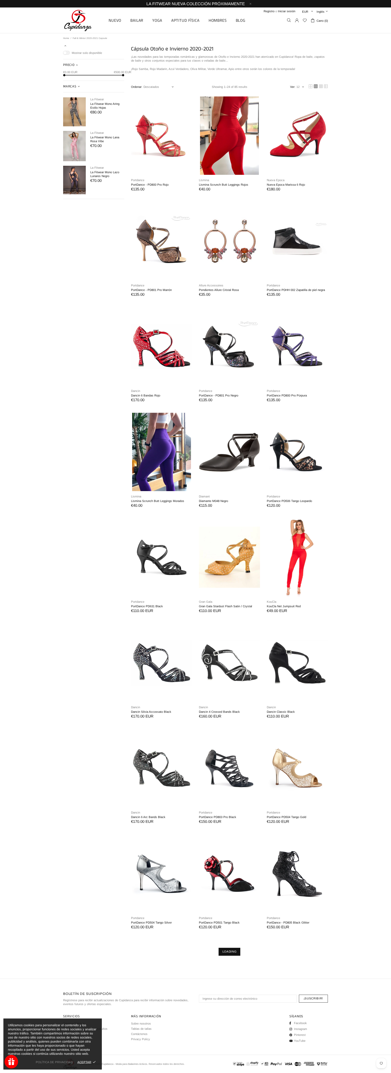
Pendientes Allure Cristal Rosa (219, 290)
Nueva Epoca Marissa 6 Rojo (286, 184)
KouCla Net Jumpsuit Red (284, 606)
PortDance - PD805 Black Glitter (288, 922)
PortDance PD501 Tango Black (219, 922)
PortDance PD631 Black (147, 606)
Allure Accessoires (211, 285)
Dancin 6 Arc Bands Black (148, 817)
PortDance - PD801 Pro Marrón (151, 290)
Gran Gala (205, 601)
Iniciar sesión (286, 11)
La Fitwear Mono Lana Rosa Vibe (104, 139)
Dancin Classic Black (281, 711)
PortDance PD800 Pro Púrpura (287, 395)
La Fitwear (97, 99)
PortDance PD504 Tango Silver (151, 922)
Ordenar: (136, 87)
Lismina (204, 180)
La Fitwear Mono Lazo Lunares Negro (104, 174)
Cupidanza (83, 20)
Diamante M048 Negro (213, 501)
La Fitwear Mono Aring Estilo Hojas (104, 105)
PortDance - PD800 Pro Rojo (150, 184)
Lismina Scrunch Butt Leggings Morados (157, 501)
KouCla (271, 601)
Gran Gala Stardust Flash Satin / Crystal (225, 606)
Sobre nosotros (141, 1023)
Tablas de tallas (141, 1028)
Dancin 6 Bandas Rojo (145, 395)
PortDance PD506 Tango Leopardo (289, 501)
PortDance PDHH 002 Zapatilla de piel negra (296, 290)
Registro (269, 11)
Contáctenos (139, 1034)
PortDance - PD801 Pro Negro (218, 395)
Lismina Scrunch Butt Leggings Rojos (223, 184)
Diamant (204, 496)
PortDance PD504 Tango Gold (286, 817)
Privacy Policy (140, 1039)
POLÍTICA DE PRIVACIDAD (54, 1062)
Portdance (137, 180)
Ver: (292, 87)
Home (66, 38)
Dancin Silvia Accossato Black (151, 711)
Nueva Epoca (275, 180)
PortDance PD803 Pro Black (217, 817)
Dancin (135, 391)
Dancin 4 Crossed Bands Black (219, 711)
